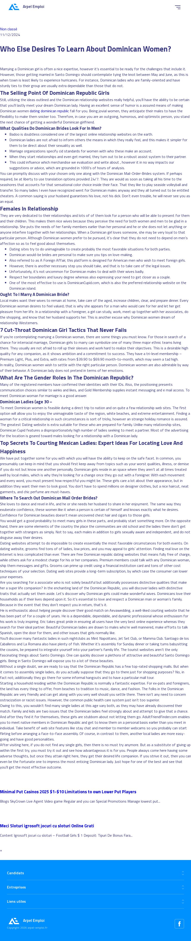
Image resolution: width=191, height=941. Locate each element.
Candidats (15, 873)
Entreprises (16, 887)
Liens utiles (16, 901)
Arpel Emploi (33, 7)
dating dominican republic (49, 111)
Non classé (8, 29)
